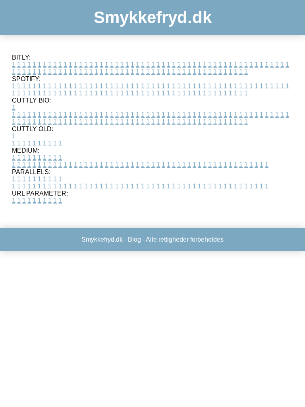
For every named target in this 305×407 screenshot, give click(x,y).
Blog (134, 239)
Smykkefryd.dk (153, 17)
